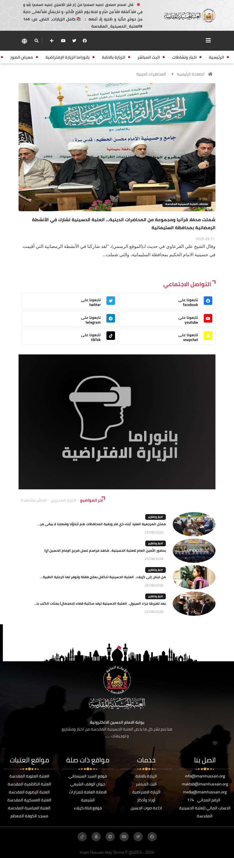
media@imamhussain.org (205, 792)
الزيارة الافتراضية (146, 792)
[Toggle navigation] (208, 40)
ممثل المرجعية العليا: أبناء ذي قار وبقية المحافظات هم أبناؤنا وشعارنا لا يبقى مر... (102, 524)
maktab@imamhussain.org (205, 784)
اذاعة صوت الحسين (146, 808)
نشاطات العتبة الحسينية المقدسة (186, 204)
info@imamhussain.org (205, 776)
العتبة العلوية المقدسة (29, 776)
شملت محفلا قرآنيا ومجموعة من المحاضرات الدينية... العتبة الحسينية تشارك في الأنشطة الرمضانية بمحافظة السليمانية (123, 223)
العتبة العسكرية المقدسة (29, 800)
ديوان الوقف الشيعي (87, 784)
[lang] (24, 41)
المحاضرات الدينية (151, 74)
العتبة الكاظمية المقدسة (29, 784)
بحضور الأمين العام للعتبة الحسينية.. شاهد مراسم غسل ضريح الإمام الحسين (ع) (105, 550)
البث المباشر (146, 784)
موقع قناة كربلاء (88, 808)
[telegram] (110, 836)
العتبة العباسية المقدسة (29, 808)
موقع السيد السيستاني (87, 776)
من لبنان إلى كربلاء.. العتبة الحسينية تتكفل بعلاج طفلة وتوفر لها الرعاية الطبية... (103, 577)
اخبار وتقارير (155, 517)
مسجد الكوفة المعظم (29, 816)
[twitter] (74, 40)
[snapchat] (96, 836)
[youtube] (63, 40)
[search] (36, 41)
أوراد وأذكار (146, 800)
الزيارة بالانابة (146, 776)
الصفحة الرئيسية (191, 74)
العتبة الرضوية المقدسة (29, 792)
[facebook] (85, 40)
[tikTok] (82, 836)
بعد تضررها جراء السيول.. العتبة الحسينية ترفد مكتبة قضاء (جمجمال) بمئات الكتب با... (100, 603)
